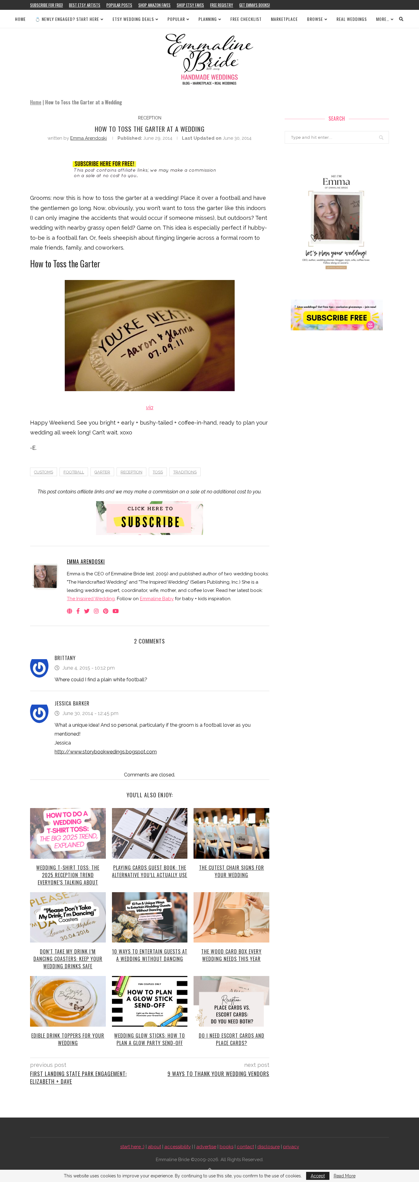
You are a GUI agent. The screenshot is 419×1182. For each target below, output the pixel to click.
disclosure (268, 1146)
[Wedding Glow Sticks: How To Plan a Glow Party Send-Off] (150, 1001)
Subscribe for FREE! (46, 5)
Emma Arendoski (88, 138)
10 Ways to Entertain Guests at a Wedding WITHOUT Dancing (149, 955)
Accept (318, 1175)
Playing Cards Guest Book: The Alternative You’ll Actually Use (149, 871)
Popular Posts (119, 5)
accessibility (177, 1146)
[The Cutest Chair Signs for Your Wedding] (231, 833)
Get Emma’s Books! (254, 5)
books (226, 1146)
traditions (185, 472)
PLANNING (207, 19)
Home (20, 19)
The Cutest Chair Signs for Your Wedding (231, 871)
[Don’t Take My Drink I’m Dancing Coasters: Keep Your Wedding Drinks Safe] (68, 917)
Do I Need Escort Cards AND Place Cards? (231, 1039)
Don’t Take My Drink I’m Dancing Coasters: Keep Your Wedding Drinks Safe (67, 959)
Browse (315, 19)
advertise (206, 1146)
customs (43, 472)
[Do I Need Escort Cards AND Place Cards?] (231, 1001)
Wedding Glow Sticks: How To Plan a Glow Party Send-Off (149, 1039)
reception (149, 117)
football (73, 472)
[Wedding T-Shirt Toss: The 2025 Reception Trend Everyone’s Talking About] (68, 833)
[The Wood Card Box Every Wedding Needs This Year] (231, 917)
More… (382, 19)
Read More (345, 1176)
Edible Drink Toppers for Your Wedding (67, 1039)
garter (102, 472)
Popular (176, 19)
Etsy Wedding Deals (133, 19)
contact (245, 1146)
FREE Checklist (246, 19)
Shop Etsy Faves (190, 5)
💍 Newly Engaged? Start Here (67, 19)
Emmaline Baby (157, 598)
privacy (291, 1146)
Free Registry (221, 5)
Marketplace (284, 19)
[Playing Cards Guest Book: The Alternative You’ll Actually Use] (150, 833)
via (149, 407)
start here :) (132, 1146)
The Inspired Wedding (91, 598)
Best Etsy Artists (84, 5)
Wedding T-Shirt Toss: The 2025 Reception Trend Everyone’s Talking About (67, 875)
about (154, 1146)
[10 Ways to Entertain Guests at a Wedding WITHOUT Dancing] (150, 917)
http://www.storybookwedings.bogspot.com (106, 752)
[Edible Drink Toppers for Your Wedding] (68, 1001)
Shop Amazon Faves (154, 5)
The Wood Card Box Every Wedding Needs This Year (231, 955)
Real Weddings (351, 19)
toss (158, 472)
